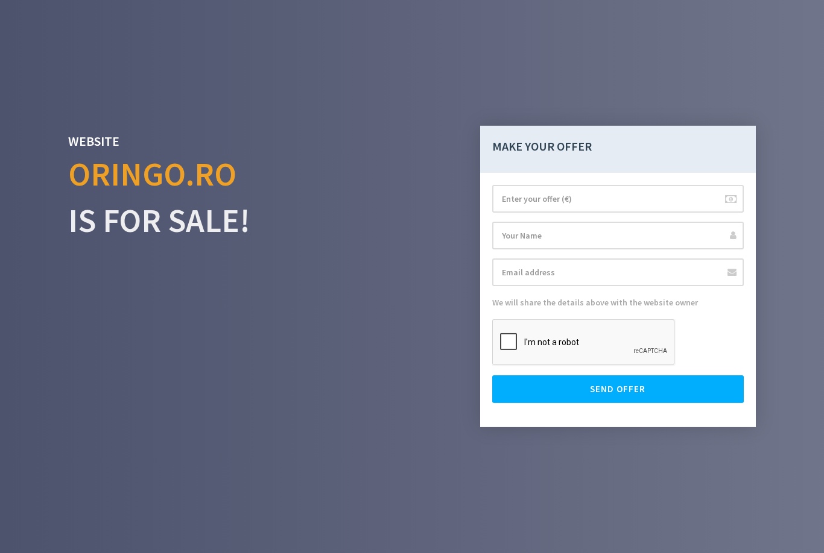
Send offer (617, 389)
